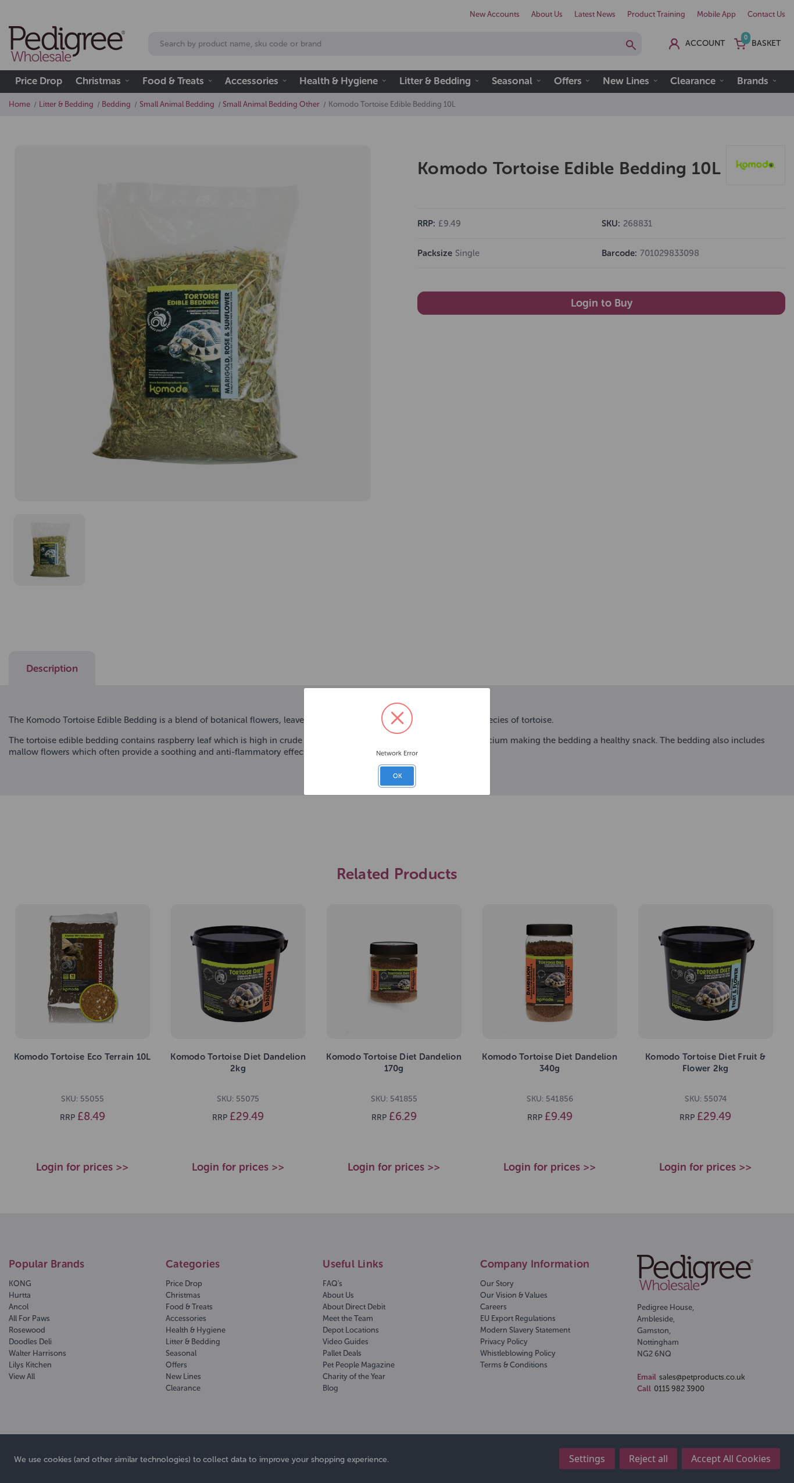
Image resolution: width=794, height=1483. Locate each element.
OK (397, 776)
